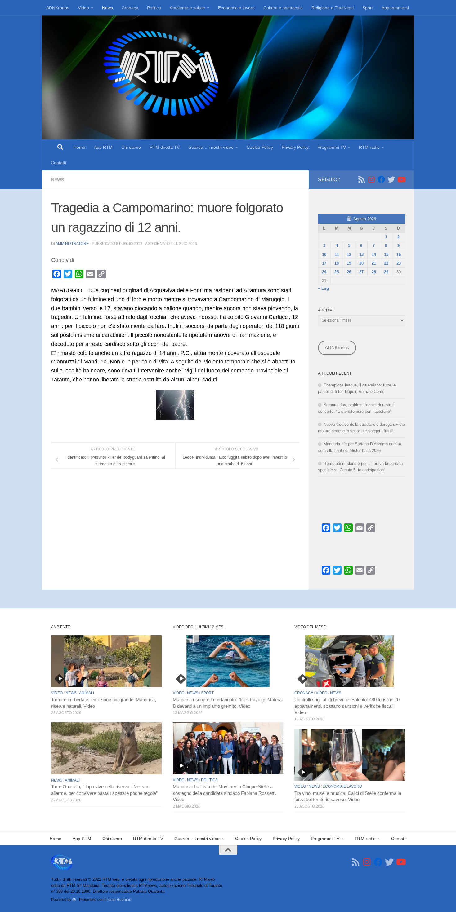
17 (324, 263)
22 (386, 263)
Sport (367, 7)
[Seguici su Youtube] (401, 179)
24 (324, 272)
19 (349, 263)
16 (398, 254)
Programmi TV (331, 147)
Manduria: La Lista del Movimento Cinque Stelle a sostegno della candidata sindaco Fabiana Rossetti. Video (224, 793)
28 (374, 272)
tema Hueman (119, 899)
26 (349, 272)
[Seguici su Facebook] (381, 179)
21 (374, 263)
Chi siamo (131, 147)
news (57, 179)
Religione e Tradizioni (332, 7)
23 (398, 263)
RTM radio (369, 147)
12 (349, 254)
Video (83, 7)
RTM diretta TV (165, 147)
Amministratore (72, 243)
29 (386, 272)
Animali (86, 693)
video (57, 693)
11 (337, 254)
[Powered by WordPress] (74, 899)
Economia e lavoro (236, 7)
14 (374, 254)
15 (386, 254)
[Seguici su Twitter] (391, 179)
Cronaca (130, 7)
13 (361, 254)
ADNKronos (57, 7)
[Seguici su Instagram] (371, 179)
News (107, 7)
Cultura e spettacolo (283, 7)
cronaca (303, 693)
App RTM (103, 147)
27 (361, 272)
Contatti (58, 162)
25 (336, 272)
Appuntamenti (395, 7)
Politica (154, 7)
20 (361, 263)
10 (324, 254)
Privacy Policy (295, 147)
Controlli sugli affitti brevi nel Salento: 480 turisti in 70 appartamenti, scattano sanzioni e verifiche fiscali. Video (347, 706)
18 (336, 263)
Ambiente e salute (187, 7)
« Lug (323, 288)
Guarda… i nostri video (211, 147)
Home (79, 147)
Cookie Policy (260, 147)
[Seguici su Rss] (361, 179)
